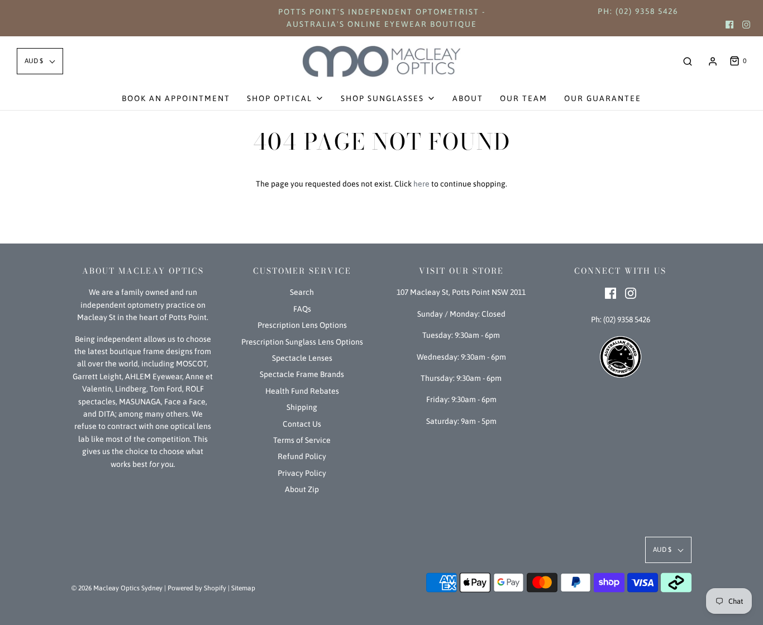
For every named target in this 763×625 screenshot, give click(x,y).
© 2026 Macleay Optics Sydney (117, 588)
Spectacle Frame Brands (302, 374)
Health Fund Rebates (302, 391)
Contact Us (302, 423)
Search (302, 292)
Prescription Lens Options (302, 325)
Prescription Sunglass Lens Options (302, 341)
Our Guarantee (602, 98)
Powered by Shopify (197, 588)
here (421, 183)
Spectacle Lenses (302, 358)
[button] (40, 61)
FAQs (302, 308)
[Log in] (712, 61)
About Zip (302, 489)
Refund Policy (302, 456)
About (467, 98)
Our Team (523, 98)
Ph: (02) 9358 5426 (638, 11)
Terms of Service (302, 440)
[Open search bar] (688, 61)
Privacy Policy (302, 473)
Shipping (302, 407)
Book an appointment (176, 98)
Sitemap (243, 588)
